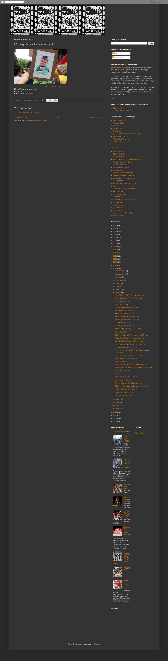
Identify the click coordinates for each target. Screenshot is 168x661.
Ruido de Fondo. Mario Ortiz (123, 213)
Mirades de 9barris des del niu (126, 584)
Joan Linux (117, 131)
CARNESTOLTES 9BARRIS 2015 (127, 514)
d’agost (118, 283)
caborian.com (118, 170)
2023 (115, 234)
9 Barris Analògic (119, 151)
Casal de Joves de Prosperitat (123, 175)
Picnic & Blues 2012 (122, 361)
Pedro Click (117, 142)
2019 (115, 247)
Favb (114, 186)
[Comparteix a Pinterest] (57, 100)
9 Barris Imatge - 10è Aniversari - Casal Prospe (131, 335)
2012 (115, 268)
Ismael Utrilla (117, 128)
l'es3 (116, 374)
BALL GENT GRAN (121, 304)
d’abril (117, 399)
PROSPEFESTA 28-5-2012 (124, 310)
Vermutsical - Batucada (123, 380)
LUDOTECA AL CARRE (123, 301)
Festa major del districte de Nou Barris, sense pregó (133, 368)
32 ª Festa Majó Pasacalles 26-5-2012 (128, 329)
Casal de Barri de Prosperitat (123, 111)
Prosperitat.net (118, 210)
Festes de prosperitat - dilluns (125, 313)
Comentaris (118, 57)
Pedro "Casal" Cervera (121, 139)
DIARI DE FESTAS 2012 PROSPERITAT (129, 355)
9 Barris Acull (117, 108)
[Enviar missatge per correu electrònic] (42, 100)
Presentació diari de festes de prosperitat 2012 (131, 365)
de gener (118, 408)
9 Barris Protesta (119, 154)
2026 (115, 225)
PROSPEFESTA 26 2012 (123, 323)
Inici (58, 117)
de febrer (118, 405)
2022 (115, 237)
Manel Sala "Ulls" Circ (120, 136)
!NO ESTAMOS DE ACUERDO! (126, 358)
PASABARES (127, 485)
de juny (118, 289)
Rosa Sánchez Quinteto (127, 499)
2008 (115, 421)
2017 (115, 253)
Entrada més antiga (95, 117)
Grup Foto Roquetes (120, 194)
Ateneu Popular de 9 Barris (122, 162)
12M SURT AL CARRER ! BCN (126, 377)
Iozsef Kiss (116, 126)
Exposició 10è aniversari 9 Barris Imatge (129, 341)
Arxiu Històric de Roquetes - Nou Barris (127, 159)
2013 (115, 265)
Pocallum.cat (117, 208)
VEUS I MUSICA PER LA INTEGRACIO (128, 298)
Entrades (117, 53)
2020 (115, 244)
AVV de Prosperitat (119, 165)
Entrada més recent (21, 117)
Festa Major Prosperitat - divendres (127, 326)
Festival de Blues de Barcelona (124, 189)
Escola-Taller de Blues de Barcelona (126, 183)
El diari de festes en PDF (121, 432)
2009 (115, 418)
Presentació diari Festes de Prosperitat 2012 (130, 344)
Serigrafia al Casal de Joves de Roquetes (130, 338)
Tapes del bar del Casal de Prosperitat (128, 383)
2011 (115, 412)
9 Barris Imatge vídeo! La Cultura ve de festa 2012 (132, 386)
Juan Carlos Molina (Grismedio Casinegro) (128, 134)
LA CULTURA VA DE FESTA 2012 (126, 389)
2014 (115, 262)
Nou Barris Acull (118, 197)
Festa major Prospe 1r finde (126, 439)
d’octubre (118, 277)
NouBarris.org (118, 205)
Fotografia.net (118, 191)
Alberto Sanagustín (120, 120)
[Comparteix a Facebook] (54, 100)
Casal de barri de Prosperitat (123, 173)
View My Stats (140, 433)
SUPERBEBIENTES (122, 371)
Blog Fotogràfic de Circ (121, 167)
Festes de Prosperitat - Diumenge (127, 317)
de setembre (119, 280)
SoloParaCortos (118, 216)
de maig (118, 292)
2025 (115, 228)
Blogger (96, 644)
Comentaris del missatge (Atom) (36, 121)
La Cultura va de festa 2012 (125, 392)
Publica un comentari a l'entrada (28, 112)
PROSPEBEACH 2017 (127, 570)
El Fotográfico (118, 181)
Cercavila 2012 (120, 332)
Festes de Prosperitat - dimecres (126, 307)
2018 (115, 250)
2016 (115, 256)
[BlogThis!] (49, 100)
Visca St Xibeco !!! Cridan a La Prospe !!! (127, 463)
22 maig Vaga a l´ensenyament (57, 86)
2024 (115, 231)
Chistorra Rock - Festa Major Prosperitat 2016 (127, 531)
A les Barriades (118, 157)
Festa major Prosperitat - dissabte (127, 320)
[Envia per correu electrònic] (47, 100)
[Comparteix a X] (52, 100)
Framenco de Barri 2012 (123, 395)
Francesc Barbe (118, 123)
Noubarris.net (118, 202)
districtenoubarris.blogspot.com (124, 178)
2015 (115, 259)
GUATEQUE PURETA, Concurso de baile (129, 295)
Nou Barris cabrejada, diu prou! (124, 200)
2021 (115, 241)
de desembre (120, 271)
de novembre (120, 274)
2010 (115, 415)
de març (118, 402)
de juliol (118, 286)
